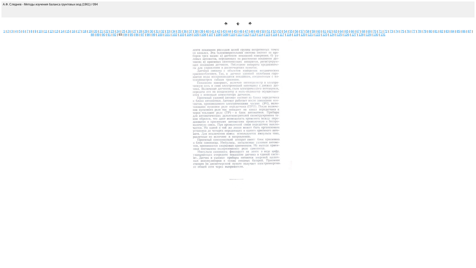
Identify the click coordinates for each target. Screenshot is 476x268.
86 (464, 31)
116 (274, 34)
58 (307, 31)
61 (324, 31)
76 (408, 31)
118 (289, 34)
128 (361, 34)
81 (436, 31)
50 (263, 31)
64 (341, 31)
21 (101, 31)
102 (174, 34)
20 (95, 31)
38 (196, 31)
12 (51, 31)
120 (303, 34)
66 (352, 31)
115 (267, 34)
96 (137, 34)
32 (162, 31)
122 (317, 34)
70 (374, 31)
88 (92, 34)
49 (257, 31)
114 (260, 34)
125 (339, 34)
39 (201, 31)
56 (296, 31)
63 (335, 31)
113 (253, 34)
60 (319, 31)
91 (109, 34)
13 (56, 31)
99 (153, 34)
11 (45, 31)
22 (107, 31)
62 (330, 31)
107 (210, 34)
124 (332, 34)
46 (240, 31)
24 (118, 31)
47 (246, 31)
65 (346, 31)
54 (285, 31)
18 (84, 31)
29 (146, 31)
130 (375, 34)
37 (190, 31)
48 (252, 31)
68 (363, 31)
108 (218, 34)
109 (225, 34)
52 (274, 31)
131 (382, 34)
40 (207, 31)
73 (391, 31)
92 (114, 34)
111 (239, 34)
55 (291, 31)
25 (123, 31)
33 (168, 31)
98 (148, 34)
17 (79, 31)
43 (224, 31)
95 (131, 34)
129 (368, 34)
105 (196, 34)
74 (397, 31)
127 (353, 34)
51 (268, 31)
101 (167, 34)
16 (73, 31)
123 (324, 34)
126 (346, 34)
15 (68, 31)
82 (441, 31)
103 (181, 34)
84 (452, 31)
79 (425, 31)
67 (358, 31)
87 (469, 31)
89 (98, 34)
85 (458, 31)
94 (126, 34)
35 (179, 31)
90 (103, 34)
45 (235, 31)
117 (281, 34)
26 (129, 31)
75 (402, 31)
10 (40, 31)
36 (185, 31)
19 (90, 31)
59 (313, 31)
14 (62, 31)
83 (447, 31)
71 (380, 31)
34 (174, 31)
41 (213, 31)
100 (160, 34)
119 (296, 34)
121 (310, 34)
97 (142, 34)
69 (369, 31)
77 (413, 31)
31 (157, 31)
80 (430, 31)
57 (302, 31)
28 (140, 31)
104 (189, 34)
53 (280, 31)
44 (229, 31)
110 (232, 34)
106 (203, 34)
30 (151, 31)
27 (134, 31)
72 (385, 31)
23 (112, 31)
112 (246, 34)
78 (419, 31)
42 (218, 31)
